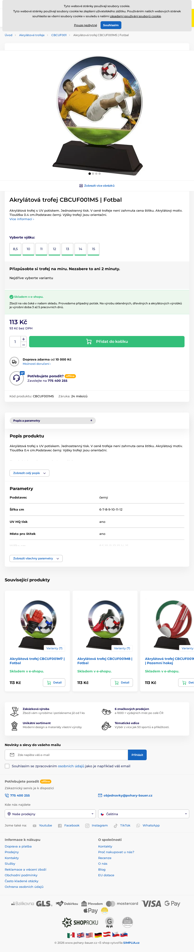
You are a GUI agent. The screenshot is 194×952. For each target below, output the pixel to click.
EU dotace (106, 875)
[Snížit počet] (23, 345)
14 (80, 249)
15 (93, 249)
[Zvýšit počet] (23, 339)
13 (67, 249)
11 (41, 249)
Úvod (8, 35)
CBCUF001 (58, 35)
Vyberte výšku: (22, 237)
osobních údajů (71, 766)
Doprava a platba (18, 846)
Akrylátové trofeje (31, 35)
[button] (89, 173)
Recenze (104, 858)
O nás (102, 863)
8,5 (15, 249)
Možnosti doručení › (37, 363)
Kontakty (12, 858)
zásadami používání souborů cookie (135, 16)
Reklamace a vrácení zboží (26, 869)
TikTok (125, 825)
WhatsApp (151, 825)
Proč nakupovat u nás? (116, 852)
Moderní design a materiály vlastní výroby (52, 727)
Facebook (71, 825)
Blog (102, 869)
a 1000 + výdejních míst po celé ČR (139, 713)
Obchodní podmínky (21, 875)
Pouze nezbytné (85, 25)
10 (28, 249)
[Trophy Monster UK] (80, 935)
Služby (10, 863)
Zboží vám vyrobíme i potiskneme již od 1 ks (54, 713)
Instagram (100, 825)
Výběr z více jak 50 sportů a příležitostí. (142, 727)
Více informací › (21, 219)
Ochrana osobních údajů (24, 887)
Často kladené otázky (21, 881)
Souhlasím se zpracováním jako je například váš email (71, 766)
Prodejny (12, 852)
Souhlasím (111, 25)
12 (54, 249)
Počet (15, 341)
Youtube (45, 825)
